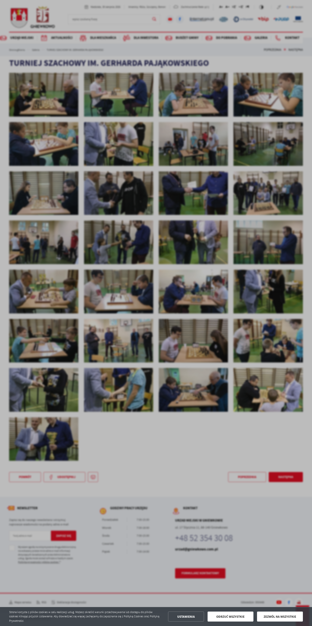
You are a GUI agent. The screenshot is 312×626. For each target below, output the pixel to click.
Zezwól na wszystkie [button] (280, 617)
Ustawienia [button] (186, 617)
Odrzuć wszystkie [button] (230, 617)
